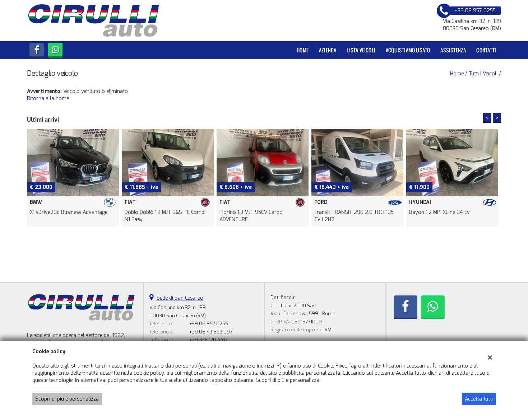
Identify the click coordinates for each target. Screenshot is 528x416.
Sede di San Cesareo (180, 298)
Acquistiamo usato (408, 50)
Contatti (486, 50)
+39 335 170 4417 (208, 340)
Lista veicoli (361, 50)
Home (303, 50)
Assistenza (453, 50)
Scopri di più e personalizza (67, 399)
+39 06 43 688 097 (210, 332)
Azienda (327, 50)
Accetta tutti (479, 399)
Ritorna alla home (48, 98)
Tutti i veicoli (483, 73)
